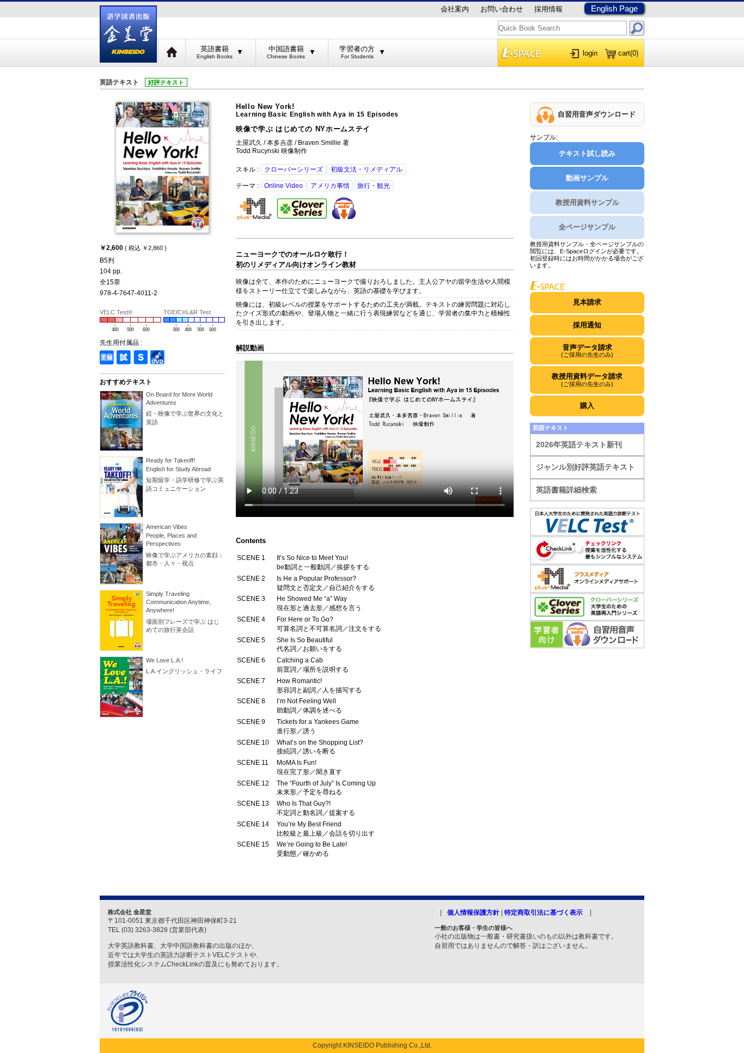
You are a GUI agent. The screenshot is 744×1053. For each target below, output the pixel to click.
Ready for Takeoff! (178, 464)
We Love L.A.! (164, 660)
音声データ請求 (587, 350)
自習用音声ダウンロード (597, 114)
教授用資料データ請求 (587, 379)
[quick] (636, 28)
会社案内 (455, 9)
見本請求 (587, 302)
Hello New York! (317, 110)
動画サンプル (587, 178)
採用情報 (548, 9)
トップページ (172, 53)
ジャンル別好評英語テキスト (585, 466)
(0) (628, 53)
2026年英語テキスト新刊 (579, 444)
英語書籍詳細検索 (566, 489)
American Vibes (171, 535)
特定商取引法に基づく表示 (543, 912)
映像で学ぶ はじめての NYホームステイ (303, 129)
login (590, 53)
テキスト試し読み (587, 153)
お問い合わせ (501, 9)
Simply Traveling (178, 602)
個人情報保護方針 (473, 912)
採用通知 (587, 325)
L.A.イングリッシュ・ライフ (184, 671)
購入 (587, 405)
